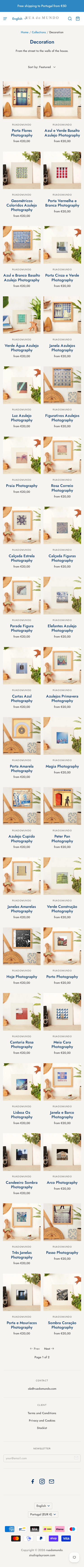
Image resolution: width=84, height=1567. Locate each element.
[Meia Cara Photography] (62, 1011)
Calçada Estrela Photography (22, 558)
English (41, 1506)
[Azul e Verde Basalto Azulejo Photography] (62, 100)
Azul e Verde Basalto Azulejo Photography (62, 133)
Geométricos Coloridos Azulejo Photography (21, 205)
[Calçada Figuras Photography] (62, 525)
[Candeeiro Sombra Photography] (21, 1152)
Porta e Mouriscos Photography (22, 1325)
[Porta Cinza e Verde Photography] (62, 245)
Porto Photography (62, 976)
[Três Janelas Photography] (21, 1222)
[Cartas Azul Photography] (21, 665)
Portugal (41, 1514)
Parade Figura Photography (22, 628)
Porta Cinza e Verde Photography (62, 277)
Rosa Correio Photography (62, 488)
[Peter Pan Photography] (62, 806)
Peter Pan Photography (62, 838)
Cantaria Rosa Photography (22, 1044)
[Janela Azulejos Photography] (62, 315)
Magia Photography (62, 766)
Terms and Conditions (42, 1413)
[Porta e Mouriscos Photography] (21, 1292)
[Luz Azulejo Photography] (21, 385)
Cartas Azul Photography (21, 698)
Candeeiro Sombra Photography (22, 1185)
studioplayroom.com (42, 1555)
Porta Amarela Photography (22, 768)
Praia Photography (21, 485)
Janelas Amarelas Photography (22, 909)
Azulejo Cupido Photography (22, 838)
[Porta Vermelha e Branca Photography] (62, 170)
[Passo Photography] (62, 1222)
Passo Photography (62, 1252)
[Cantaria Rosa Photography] (21, 1011)
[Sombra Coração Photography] (62, 1292)
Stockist (42, 1428)
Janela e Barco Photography (62, 1115)
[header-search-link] (70, 19)
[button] (19, 19)
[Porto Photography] (62, 946)
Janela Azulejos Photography (62, 348)
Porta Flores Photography (21, 133)
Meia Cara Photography (62, 1044)
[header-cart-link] (78, 19)
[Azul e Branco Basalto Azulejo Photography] (21, 245)
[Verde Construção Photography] (62, 876)
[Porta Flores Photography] (21, 100)
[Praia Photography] (21, 455)
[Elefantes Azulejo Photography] (62, 595)
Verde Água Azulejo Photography (22, 348)
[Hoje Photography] (21, 946)
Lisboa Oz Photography (21, 1115)
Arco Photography (62, 1182)
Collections (39, 32)
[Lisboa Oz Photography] (21, 1082)
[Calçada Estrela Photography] (21, 525)
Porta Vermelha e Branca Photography (62, 203)
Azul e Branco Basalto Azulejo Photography (21, 277)
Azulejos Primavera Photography (62, 698)
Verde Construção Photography (62, 909)
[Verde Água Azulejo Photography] (21, 315)
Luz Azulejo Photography (21, 418)
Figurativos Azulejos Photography (62, 418)
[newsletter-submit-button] (76, 1458)
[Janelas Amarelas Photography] (21, 876)
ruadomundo (21, 124)
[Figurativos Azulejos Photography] (62, 385)
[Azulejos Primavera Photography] (62, 665)
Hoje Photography (21, 976)
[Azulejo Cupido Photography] (21, 806)
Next (47, 1349)
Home (24, 32)
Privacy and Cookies (42, 1420)
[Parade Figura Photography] (21, 595)
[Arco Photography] (62, 1152)
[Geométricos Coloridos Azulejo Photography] (21, 170)
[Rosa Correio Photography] (62, 455)
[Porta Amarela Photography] (21, 736)
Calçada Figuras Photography (62, 558)
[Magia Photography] (62, 736)
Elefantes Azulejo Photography (62, 628)
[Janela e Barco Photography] (62, 1082)
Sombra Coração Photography (62, 1325)
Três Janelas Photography (21, 1255)
